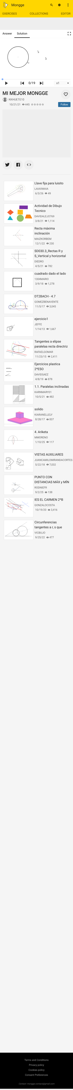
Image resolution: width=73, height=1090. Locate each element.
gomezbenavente (46, 301)
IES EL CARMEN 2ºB (49, 500)
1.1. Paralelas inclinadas (52, 387)
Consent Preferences (36, 1075)
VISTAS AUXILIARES (49, 454)
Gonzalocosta (45, 505)
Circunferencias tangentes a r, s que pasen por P (48, 527)
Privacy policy (36, 1065)
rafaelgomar (44, 352)
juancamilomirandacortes (53, 460)
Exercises (9, 13)
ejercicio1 (41, 319)
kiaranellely (44, 414)
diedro (39, 261)
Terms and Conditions (36, 1060)
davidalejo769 (44, 216)
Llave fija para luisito (49, 183)
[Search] (51, 5)
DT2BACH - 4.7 (45, 296)
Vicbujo (40, 532)
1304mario (42, 279)
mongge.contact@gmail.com (41, 1084)
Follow (64, 104)
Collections (39, 13)
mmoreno (41, 437)
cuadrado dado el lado (50, 274)
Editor (66, 13)
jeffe (38, 324)
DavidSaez (41, 374)
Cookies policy (36, 1070)
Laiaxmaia (41, 188)
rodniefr (41, 487)
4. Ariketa (41, 432)
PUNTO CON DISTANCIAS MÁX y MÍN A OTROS (52, 482)
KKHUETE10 (16, 99)
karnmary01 (43, 392)
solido (39, 409)
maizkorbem (43, 239)
